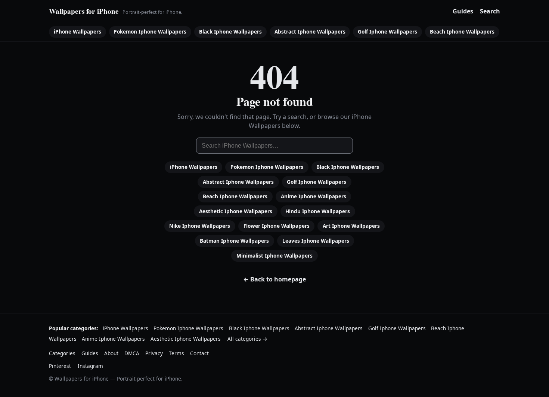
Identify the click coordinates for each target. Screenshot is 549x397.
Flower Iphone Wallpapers (277, 225)
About (111, 353)
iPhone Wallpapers (77, 31)
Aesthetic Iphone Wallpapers (235, 211)
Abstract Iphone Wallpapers (309, 31)
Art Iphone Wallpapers (351, 225)
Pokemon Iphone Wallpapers (150, 31)
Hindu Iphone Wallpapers (317, 211)
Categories (62, 353)
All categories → (247, 338)
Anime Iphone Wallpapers (313, 196)
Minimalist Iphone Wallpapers (274, 255)
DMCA (131, 353)
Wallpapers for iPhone (84, 11)
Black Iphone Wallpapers (230, 31)
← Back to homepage (274, 279)
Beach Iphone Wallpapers (462, 31)
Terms (176, 353)
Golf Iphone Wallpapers (387, 31)
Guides (463, 11)
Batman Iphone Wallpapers (234, 240)
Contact (199, 353)
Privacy (154, 353)
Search (490, 11)
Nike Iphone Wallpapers (199, 225)
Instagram (90, 365)
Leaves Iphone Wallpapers (315, 240)
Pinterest (60, 365)
